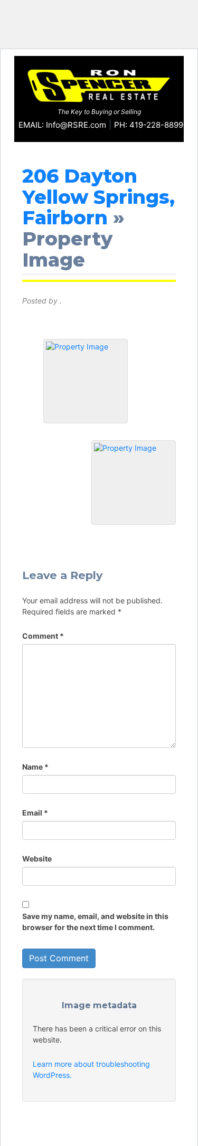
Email (35, 812)
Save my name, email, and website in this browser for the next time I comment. (95, 922)
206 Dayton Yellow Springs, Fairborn (98, 196)
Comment (43, 635)
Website (37, 858)
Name (35, 766)
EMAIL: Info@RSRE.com (62, 125)
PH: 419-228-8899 (148, 125)
